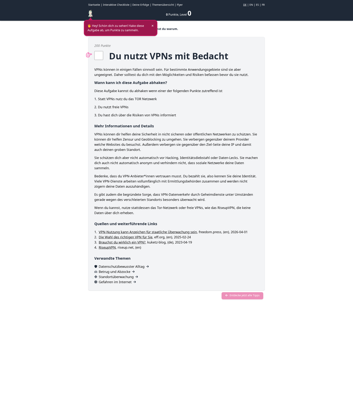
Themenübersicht (163, 4)
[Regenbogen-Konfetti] (90, 13)
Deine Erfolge (140, 4)
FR (263, 4)
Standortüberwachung (116, 277)
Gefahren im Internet (115, 282)
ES (257, 4)
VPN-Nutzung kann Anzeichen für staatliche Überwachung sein (148, 232)
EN (251, 4)
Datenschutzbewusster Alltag (122, 266)
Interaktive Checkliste (116, 4)
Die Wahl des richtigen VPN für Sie (125, 237)
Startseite (94, 4)
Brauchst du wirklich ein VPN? (122, 242)
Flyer (180, 4)
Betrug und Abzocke (114, 271)
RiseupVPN (107, 247)
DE (245, 4)
